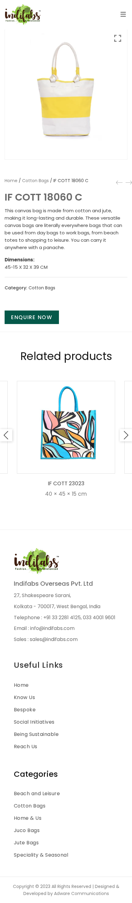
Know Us (24, 697)
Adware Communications (81, 893)
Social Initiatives (34, 721)
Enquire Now (31, 317)
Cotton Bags (35, 181)
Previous (6, 435)
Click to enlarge (117, 92)
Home (11, 181)
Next (126, 435)
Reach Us (25, 746)
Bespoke (25, 709)
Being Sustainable (36, 734)
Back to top (120, 887)
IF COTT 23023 (66, 483)
